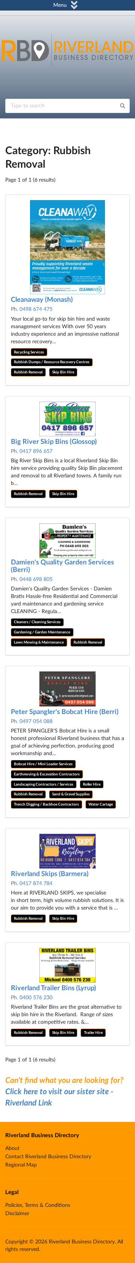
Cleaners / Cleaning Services (37, 622)
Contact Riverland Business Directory (48, 1156)
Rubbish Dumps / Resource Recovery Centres (51, 362)
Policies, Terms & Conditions (37, 1205)
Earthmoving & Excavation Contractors (47, 774)
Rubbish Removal (28, 372)
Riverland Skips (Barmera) (49, 874)
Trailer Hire (93, 1033)
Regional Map (21, 1165)
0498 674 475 (36, 309)
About (12, 1148)
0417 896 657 (36, 451)
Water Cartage (100, 804)
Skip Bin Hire (63, 372)
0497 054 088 (36, 721)
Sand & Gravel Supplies (71, 794)
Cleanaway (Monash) (42, 300)
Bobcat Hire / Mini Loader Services (43, 764)
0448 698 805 (36, 579)
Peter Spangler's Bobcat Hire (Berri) (64, 712)
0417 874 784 (36, 883)
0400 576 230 (36, 997)
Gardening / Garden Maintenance (42, 632)
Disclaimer (17, 1213)
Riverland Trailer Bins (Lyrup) (53, 988)
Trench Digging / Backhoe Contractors (46, 804)
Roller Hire (91, 784)
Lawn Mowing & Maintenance (39, 642)
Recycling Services (29, 352)
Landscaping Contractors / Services (43, 784)
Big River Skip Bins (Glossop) (54, 442)
